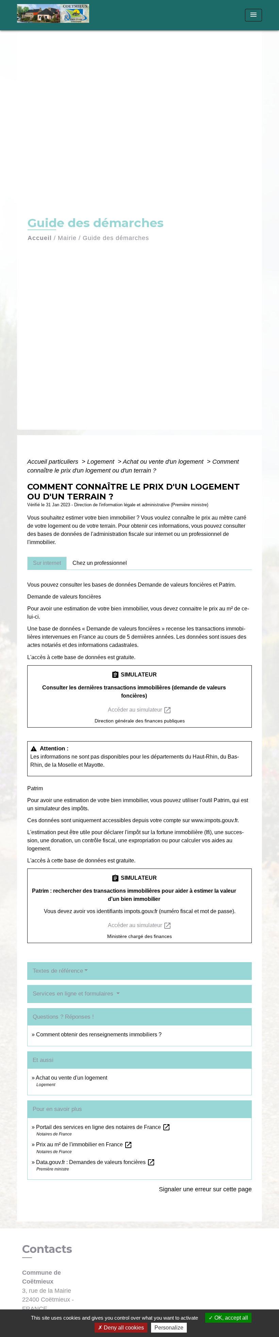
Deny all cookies (123, 1328)
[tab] (47, 563)
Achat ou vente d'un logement (164, 461)
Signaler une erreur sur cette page (205, 1189)
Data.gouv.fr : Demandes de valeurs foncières (95, 1162)
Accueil (40, 238)
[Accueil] (59, 15)
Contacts (47, 1249)
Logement (101, 461)
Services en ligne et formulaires (74, 993)
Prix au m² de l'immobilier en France (84, 1144)
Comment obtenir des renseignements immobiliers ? (99, 1034)
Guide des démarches (116, 238)
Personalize (168, 1328)
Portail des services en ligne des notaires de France (103, 1127)
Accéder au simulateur (139, 710)
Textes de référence (58, 971)
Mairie (67, 238)
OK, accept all (230, 1318)
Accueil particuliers (53, 461)
